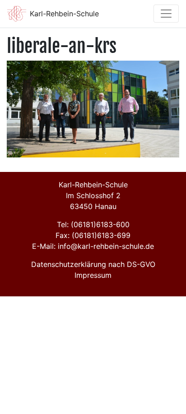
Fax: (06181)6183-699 (93, 235)
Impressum (93, 275)
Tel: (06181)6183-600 (93, 224)
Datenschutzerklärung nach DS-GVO (93, 264)
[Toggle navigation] (166, 14)
